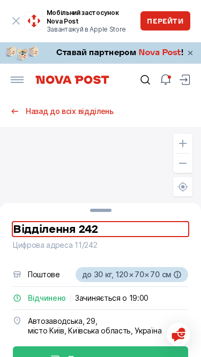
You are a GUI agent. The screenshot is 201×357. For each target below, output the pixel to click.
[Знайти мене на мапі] (182, 186)
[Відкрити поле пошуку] (145, 79)
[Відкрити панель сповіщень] (165, 79)
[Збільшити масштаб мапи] (182, 143)
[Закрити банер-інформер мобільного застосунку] (16, 20)
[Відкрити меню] (17, 80)
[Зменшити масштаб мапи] (182, 163)
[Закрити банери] (190, 53)
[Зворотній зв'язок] (178, 334)
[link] (100, 53)
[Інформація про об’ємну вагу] (177, 274)
